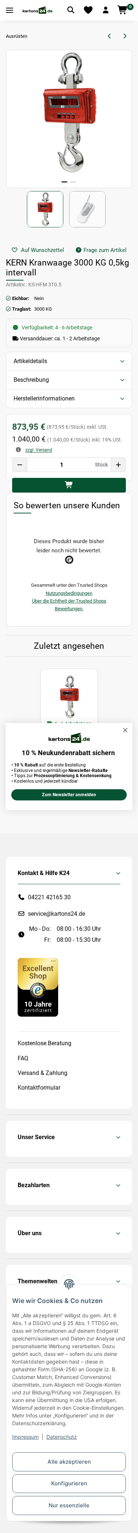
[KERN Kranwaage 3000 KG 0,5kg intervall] (69, 697)
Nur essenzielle (69, 1505)
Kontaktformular (39, 1087)
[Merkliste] (88, 10)
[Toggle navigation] (9, 10)
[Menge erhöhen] (118, 465)
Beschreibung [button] (31, 379)
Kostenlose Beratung (44, 1043)
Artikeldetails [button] (30, 361)
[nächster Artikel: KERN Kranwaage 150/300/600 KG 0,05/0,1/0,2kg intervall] (124, 36)
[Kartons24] (37, 10)
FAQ (23, 1058)
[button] (106, 10)
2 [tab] (73, 182)
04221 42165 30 (49, 897)
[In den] (69, 485)
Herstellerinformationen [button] (44, 398)
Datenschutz (61, 1437)
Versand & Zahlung (42, 1072)
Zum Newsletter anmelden (69, 795)
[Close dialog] (125, 730)
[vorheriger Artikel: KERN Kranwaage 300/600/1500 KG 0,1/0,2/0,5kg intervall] (109, 36)
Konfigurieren (69, 1483)
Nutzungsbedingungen (69, 593)
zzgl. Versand (38, 450)
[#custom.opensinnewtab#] (38, 986)
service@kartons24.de (56, 913)
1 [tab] (64, 182)
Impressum (25, 1437)
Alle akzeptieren (69, 1461)
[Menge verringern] (20, 465)
